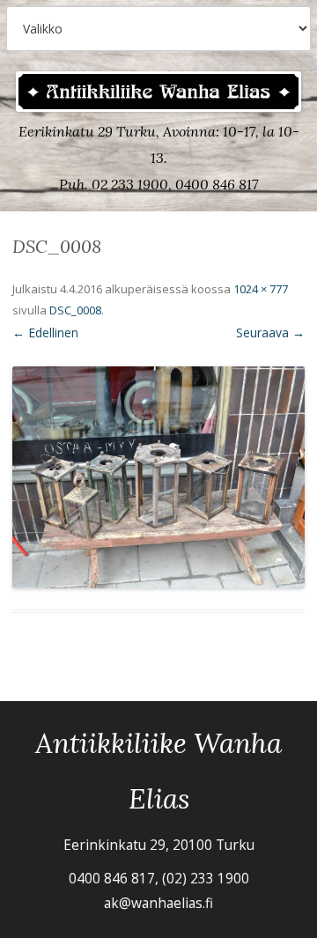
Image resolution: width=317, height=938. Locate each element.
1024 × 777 (260, 289)
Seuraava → (270, 332)
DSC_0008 (75, 310)
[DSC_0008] (158, 477)
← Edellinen (45, 332)
